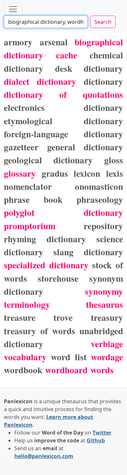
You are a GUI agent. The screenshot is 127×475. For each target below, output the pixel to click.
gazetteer (21, 147)
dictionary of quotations (63, 94)
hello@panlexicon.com (43, 456)
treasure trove (38, 317)
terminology (27, 304)
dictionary (103, 81)
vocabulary (25, 356)
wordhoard (66, 370)
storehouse (58, 278)
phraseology (100, 199)
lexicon (87, 173)
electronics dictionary (63, 107)
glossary (20, 173)
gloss (113, 160)
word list (68, 356)
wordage (107, 356)
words (102, 370)
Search (102, 21)
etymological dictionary (63, 120)
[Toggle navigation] (13, 9)
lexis (114, 173)
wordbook (23, 370)
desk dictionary (89, 68)
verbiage (107, 343)
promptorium (29, 225)
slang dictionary (88, 251)
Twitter (101, 432)
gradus (55, 173)
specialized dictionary (46, 265)
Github (96, 440)
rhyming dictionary (45, 238)
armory (18, 42)
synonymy (104, 291)
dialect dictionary (40, 81)
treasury (107, 317)
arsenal (54, 42)
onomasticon (99, 186)
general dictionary (85, 147)
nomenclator (28, 186)
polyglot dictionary (63, 212)
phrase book (33, 199)
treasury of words (39, 330)
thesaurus (104, 304)
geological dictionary (48, 160)
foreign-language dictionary (63, 133)
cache (66, 55)
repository (103, 225)
